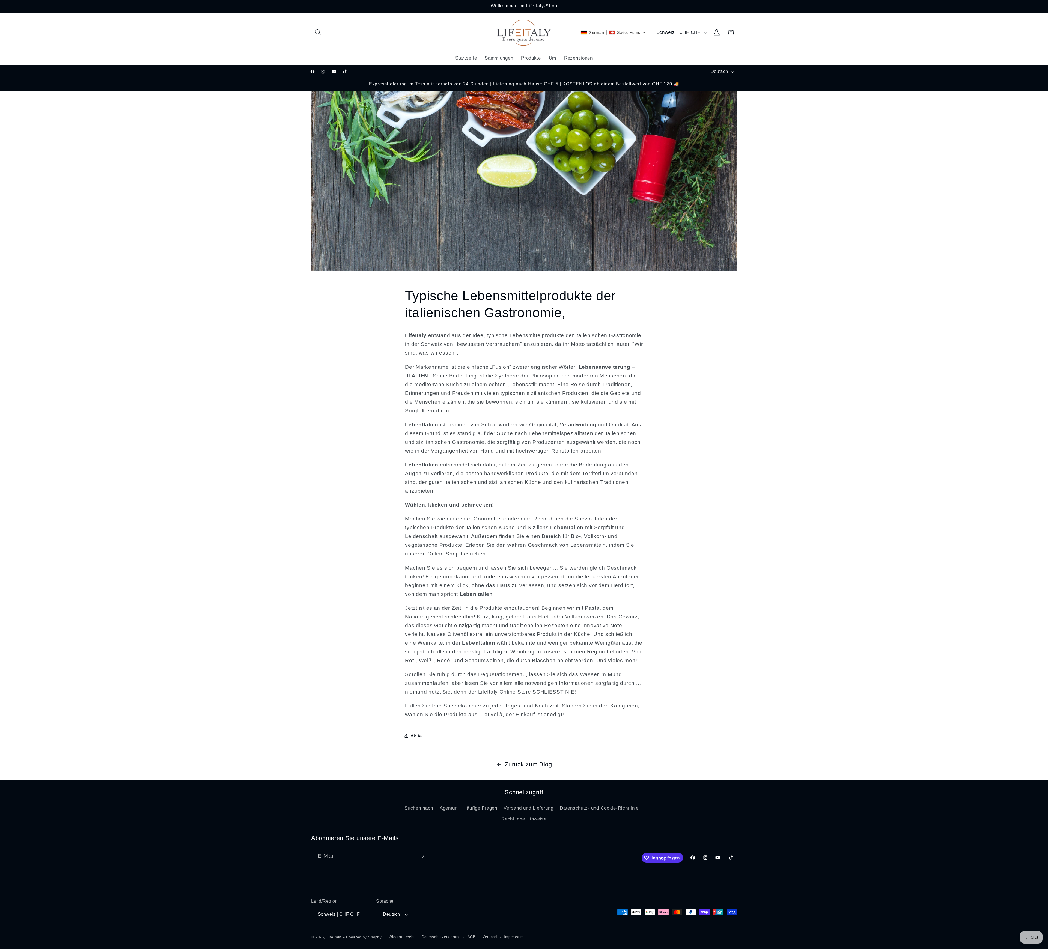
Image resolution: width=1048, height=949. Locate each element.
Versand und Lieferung (528, 808)
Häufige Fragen (480, 808)
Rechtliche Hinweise (524, 819)
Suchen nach (418, 808)
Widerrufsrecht (402, 937)
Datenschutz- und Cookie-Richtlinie (599, 808)
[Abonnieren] (421, 856)
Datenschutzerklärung (441, 937)
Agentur (448, 808)
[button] (318, 32)
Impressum (514, 937)
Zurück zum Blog (528, 764)
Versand (490, 937)
